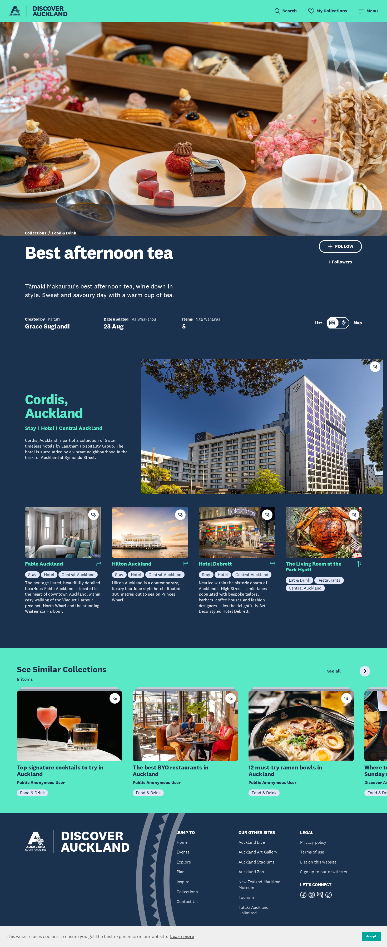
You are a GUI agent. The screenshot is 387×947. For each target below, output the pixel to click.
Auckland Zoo (251, 872)
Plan (181, 872)
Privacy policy (313, 842)
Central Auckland (80, 428)
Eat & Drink (299, 580)
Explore (184, 862)
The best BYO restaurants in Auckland (171, 770)
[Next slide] (365, 671)
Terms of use (312, 852)
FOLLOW (344, 246)
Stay (30, 428)
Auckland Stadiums (257, 862)
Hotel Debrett (215, 564)
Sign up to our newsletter (324, 872)
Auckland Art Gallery (258, 852)
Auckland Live (252, 842)
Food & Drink (64, 232)
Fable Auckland (44, 564)
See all (334, 671)
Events (183, 852)
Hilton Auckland (131, 564)
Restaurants (329, 580)
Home (182, 842)
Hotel (47, 428)
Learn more (182, 936)
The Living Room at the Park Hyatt (313, 567)
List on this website (318, 862)
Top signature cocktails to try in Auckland (60, 770)
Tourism (246, 897)
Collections (35, 232)
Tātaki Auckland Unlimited (254, 910)
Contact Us (187, 901)
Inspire (183, 882)
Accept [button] (371, 936)
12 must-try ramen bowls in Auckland (285, 770)
